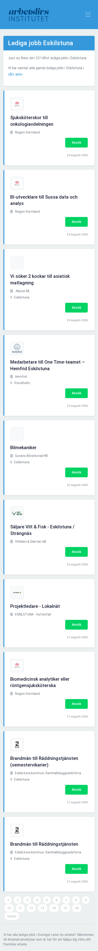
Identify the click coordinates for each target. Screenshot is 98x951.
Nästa (11, 916)
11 (20, 908)
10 (9, 908)
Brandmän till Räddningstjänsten (44, 844)
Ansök (76, 142)
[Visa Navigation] (88, 14)
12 (31, 908)
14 (54, 908)
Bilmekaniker (23, 447)
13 (42, 908)
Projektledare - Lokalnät (35, 606)
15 (65, 908)
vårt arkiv (15, 74)
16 (77, 908)
